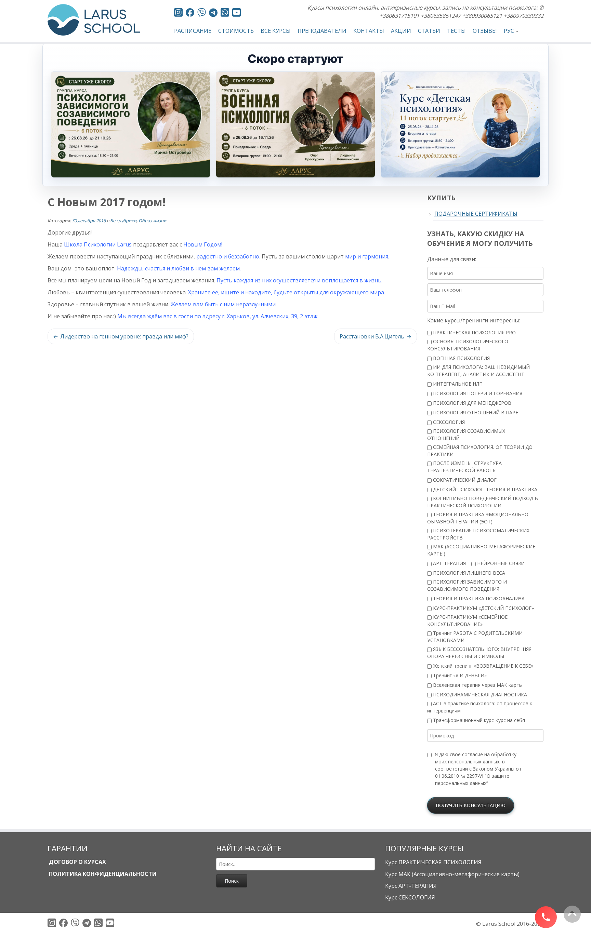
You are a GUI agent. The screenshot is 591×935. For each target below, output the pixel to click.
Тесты (456, 31)
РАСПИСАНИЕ (192, 31)
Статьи (429, 31)
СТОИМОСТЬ (236, 31)
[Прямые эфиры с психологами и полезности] (178, 13)
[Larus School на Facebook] (190, 13)
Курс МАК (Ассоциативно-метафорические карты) (452, 874)
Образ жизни (152, 220)
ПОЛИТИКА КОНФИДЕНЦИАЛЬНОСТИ (102, 874)
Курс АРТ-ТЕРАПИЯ (411, 886)
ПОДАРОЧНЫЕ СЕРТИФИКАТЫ (475, 213)
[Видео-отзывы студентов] (236, 13)
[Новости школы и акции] (213, 13)
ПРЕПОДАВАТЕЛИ (322, 31)
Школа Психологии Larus (97, 244)
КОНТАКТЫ (368, 31)
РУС (509, 31)
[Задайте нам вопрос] (225, 13)
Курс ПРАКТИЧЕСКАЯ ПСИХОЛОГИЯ (433, 862)
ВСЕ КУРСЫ (276, 31)
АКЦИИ (401, 31)
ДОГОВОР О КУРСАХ (77, 862)
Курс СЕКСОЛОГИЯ (410, 897)
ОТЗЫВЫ (485, 31)
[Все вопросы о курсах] (201, 13)
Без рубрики (123, 220)
